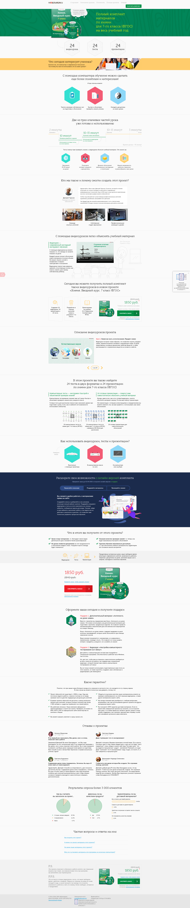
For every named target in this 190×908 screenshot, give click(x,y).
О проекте (74, 2)
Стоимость (100, 2)
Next (102, 367)
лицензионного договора (132, 319)
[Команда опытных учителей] (72, 215)
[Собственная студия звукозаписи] (95, 215)
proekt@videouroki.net (80, 898)
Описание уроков (87, 2)
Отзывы (124, 2)
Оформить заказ (125, 313)
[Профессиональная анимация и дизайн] (118, 215)
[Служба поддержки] (2, 274)
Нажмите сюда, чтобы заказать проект (76, 582)
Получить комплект (133, 6)
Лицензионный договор (55, 900)
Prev (88, 367)
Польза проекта (113, 2)
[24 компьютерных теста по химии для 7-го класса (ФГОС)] (72, 416)
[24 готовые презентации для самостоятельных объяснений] (118, 416)
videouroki (55, 2)
